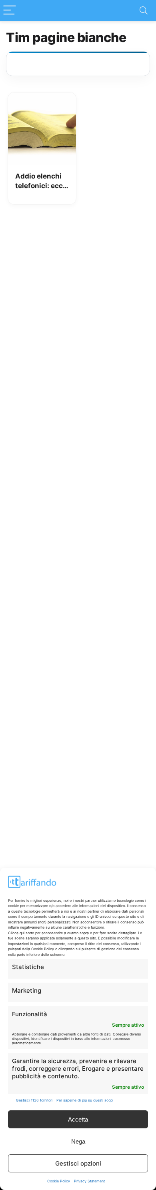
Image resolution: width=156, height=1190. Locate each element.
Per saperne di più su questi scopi (84, 1100)
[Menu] (9, 10)
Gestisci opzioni (78, 1163)
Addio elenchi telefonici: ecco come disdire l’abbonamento (41, 181)
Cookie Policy (58, 1181)
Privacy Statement (89, 1181)
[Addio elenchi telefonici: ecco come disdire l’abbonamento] (42, 98)
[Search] (143, 10)
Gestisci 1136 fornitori (34, 1100)
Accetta (78, 1119)
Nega (78, 1141)
